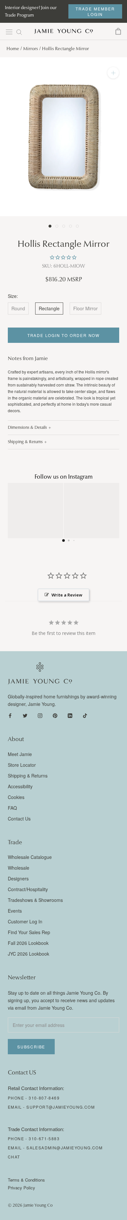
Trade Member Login (95, 11)
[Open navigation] (9, 31)
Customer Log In (25, 921)
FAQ (12, 808)
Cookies (16, 797)
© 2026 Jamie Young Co (30, 1205)
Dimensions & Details (27, 427)
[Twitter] (25, 715)
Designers (18, 878)
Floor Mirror (85, 308)
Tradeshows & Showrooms (35, 900)
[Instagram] (40, 715)
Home (13, 48)
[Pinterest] (55, 715)
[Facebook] (10, 715)
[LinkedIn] (70, 715)
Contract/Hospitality (28, 889)
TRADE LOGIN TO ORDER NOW (63, 335)
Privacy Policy (21, 1188)
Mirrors (30, 48)
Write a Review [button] (66, 595)
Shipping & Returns (25, 441)
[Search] (19, 32)
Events (15, 910)
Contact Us (19, 818)
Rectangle (49, 308)
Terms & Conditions (26, 1180)
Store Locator (22, 765)
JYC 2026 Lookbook (28, 953)
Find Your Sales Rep (29, 932)
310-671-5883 (44, 1138)
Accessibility (20, 786)
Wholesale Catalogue (30, 857)
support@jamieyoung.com (60, 1107)
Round (18, 308)
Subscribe (31, 1046)
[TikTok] (85, 715)
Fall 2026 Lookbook (28, 943)
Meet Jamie (20, 754)
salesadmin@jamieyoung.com (64, 1147)
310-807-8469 (44, 1098)
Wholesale (18, 867)
